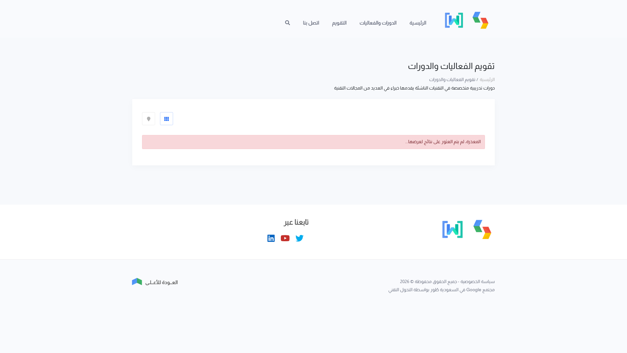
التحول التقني (400, 289)
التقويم (339, 22)
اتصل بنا (311, 22)
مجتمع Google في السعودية (467, 289)
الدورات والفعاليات (378, 22)
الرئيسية (418, 22)
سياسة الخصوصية (477, 281)
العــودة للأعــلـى (161, 282)
